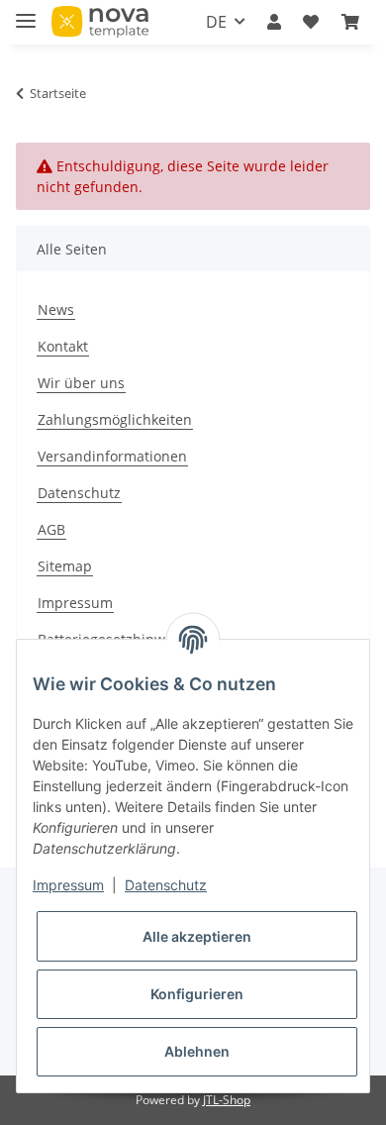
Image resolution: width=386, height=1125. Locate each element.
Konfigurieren (196, 993)
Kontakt (63, 346)
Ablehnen (197, 1051)
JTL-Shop (226, 1099)
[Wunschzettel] (311, 22)
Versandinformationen (112, 456)
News (56, 309)
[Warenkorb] (350, 22)
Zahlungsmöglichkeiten (115, 419)
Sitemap (65, 566)
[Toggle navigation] (26, 12)
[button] (274, 22)
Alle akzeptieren (197, 936)
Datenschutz (79, 492)
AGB (51, 529)
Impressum (75, 602)
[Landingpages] (99, 22)
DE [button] (216, 22)
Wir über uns (81, 382)
